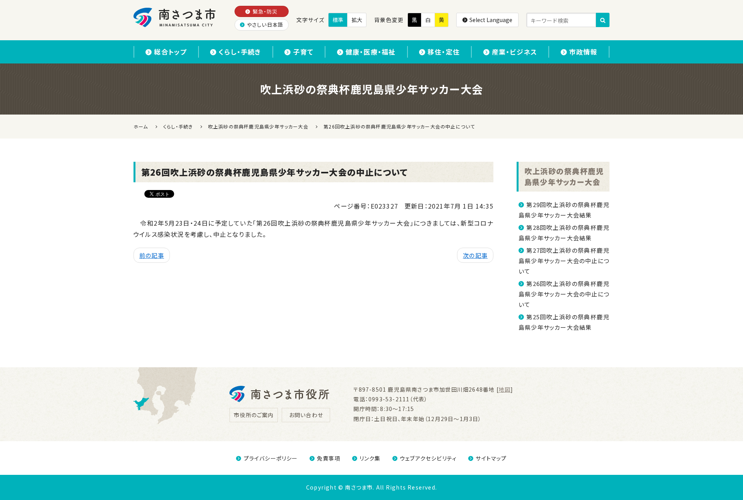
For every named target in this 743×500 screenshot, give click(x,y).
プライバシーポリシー (271, 458)
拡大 (356, 20)
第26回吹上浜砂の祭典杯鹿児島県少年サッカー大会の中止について (564, 293)
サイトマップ (491, 458)
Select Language (490, 20)
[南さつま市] (175, 17)
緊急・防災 (265, 11)
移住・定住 (444, 52)
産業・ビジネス (514, 52)
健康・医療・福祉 (371, 52)
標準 (337, 20)
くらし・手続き (240, 52)
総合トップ (170, 52)
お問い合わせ (306, 415)
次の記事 (475, 255)
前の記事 (151, 255)
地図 (504, 389)
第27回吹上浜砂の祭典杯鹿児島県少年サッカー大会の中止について (564, 260)
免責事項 (329, 458)
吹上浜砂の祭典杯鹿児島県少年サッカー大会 (564, 176)
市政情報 (583, 52)
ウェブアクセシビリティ (428, 458)
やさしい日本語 (265, 24)
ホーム (141, 126)
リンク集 (370, 458)
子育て (303, 52)
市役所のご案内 (254, 415)
